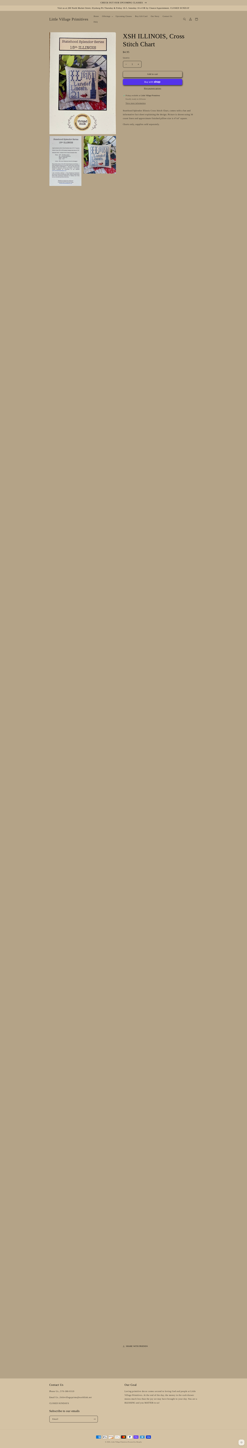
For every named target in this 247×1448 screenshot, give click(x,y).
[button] (107, 16)
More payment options (152, 88)
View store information (136, 103)
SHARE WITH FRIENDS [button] (137, 1346)
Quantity (126, 58)
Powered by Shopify (135, 1442)
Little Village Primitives (119, 1442)
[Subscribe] (94, 1419)
